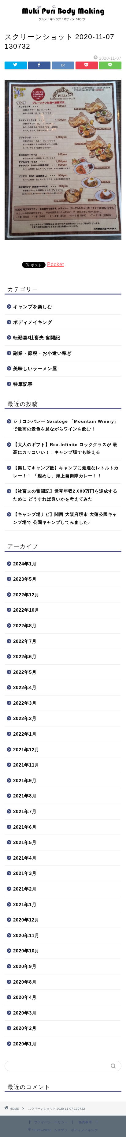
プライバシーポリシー (51, 1122)
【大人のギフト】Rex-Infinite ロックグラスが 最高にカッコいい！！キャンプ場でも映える (65, 448)
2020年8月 (25, 982)
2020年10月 (26, 950)
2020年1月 (25, 1043)
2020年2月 (25, 1028)
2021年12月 (26, 749)
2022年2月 (25, 718)
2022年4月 (25, 687)
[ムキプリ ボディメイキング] (63, 19)
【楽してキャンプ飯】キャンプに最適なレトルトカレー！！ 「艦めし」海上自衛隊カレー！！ (66, 472)
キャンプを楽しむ (32, 306)
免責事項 (85, 1122)
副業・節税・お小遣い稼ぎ (42, 353)
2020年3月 (25, 1012)
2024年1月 (25, 563)
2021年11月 (26, 764)
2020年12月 (26, 919)
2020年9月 (25, 966)
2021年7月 (25, 811)
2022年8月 (25, 625)
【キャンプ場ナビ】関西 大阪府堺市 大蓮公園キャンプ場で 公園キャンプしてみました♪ (65, 518)
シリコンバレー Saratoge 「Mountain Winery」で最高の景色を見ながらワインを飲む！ (66, 425)
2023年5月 (25, 579)
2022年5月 (25, 672)
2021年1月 (25, 904)
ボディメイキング (32, 322)
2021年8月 (25, 795)
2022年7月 (25, 641)
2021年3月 (25, 873)
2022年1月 (25, 734)
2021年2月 (25, 888)
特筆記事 (23, 384)
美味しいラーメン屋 (35, 368)
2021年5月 (25, 842)
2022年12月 (26, 594)
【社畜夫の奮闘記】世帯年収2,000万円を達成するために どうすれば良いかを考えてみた (65, 495)
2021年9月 (25, 780)
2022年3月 (25, 703)
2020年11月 (26, 935)
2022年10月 (26, 610)
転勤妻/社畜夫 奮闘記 (36, 337)
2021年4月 (25, 858)
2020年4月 (25, 997)
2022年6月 (25, 656)
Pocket (55, 264)
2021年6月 (25, 827)
